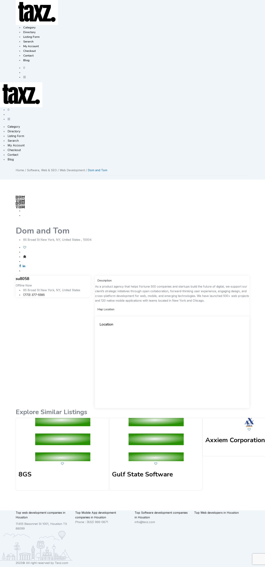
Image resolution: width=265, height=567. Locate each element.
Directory (29, 32)
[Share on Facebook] (20, 266)
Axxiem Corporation (235, 440)
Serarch (28, 42)
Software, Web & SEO (42, 170)
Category (29, 28)
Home (20, 170)
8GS (25, 474)
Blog (26, 60)
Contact (28, 56)
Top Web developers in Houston (216, 512)
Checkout (29, 51)
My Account (31, 46)
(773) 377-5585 (34, 295)
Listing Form (31, 37)
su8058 (22, 278)
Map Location (105, 309)
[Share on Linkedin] (24, 266)
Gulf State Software (142, 474)
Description (104, 281)
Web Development (72, 170)
